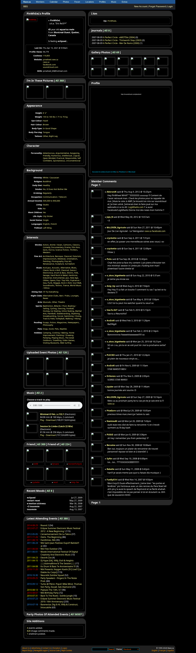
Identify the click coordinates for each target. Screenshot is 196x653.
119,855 (46, 55)
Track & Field (49, 318)
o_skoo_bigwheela (116, 275)
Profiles (102, 2)
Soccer (60, 316)
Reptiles (63, 329)
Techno (58, 285)
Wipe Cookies (66, 650)
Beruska (111, 445)
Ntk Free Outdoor (49, 548)
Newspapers (73, 322)
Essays (46, 322)
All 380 (63, 518)
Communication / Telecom (55, 197)
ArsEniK (111, 320)
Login (170, 6)
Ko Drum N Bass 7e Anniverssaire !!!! (58, 566)
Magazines (62, 322)
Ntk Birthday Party (50, 592)
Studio (46, 204)
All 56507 (76, 614)
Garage (46, 275)
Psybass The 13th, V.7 (51, 589)
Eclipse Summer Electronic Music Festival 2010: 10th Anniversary (60, 600)
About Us (26, 648)
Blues (73, 267)
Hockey (46, 311)
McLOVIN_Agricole (116, 227)
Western (46, 252)
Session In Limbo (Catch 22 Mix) (56, 426)
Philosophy (48, 325)
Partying (47, 337)
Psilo (109, 259)
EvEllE (36, 464)
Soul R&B (77, 283)
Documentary (57, 247)
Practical (60, 158)
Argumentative (62, 153)
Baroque (59, 256)
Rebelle (110, 469)
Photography (57, 261)
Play (42, 420)
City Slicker (48, 216)
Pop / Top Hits (62, 280)
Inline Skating (68, 311)
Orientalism (72, 258)
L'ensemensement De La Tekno (56, 534)
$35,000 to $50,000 (51, 200)
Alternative (65, 267)
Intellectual (67, 155)
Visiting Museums (51, 343)
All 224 (65, 444)
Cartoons (67, 244)
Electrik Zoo (46, 557)
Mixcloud (131, 172)
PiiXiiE (110, 434)
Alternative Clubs (50, 295)
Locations (89, 2)
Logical (76, 155)
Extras (124, 2)
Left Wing (47, 228)
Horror (51, 250)
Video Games (68, 340)
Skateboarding (63, 313)
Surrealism (70, 264)
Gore (45, 250)
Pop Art (67, 261)
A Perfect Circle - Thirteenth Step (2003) (122, 40)
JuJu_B (110, 216)
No (44, 208)
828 (29, 630)
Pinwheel (122, 172)
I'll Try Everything (50, 292)
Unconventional (73, 160)
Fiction (53, 322)
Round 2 (45, 525)
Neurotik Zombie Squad (52, 575)
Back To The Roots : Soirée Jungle (57, 595)
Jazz (67, 278)
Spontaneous (59, 160)
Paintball (52, 313)
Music (113, 2)
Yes (44, 212)
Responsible (70, 158)
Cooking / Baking (60, 332)
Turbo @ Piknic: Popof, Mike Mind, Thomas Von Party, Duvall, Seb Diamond (61, 585)
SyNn (109, 458)
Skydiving (75, 313)
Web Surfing (65, 343)
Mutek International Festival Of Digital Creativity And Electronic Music (59, 553)
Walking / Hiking (73, 318)
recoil (55, 482)
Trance (66, 285)
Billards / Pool (60, 306)
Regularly (47, 193)
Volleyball (60, 318)
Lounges (75, 295)
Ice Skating (56, 311)
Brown (46, 124)
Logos (64, 648)
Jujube (110, 386)
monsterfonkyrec (75, 464)
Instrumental (59, 278)
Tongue (46, 132)
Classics (76, 244)
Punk (50, 283)
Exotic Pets (54, 329)
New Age (74, 278)
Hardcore (73, 275)
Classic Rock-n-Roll (51, 270)
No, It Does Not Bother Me (55, 189)
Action (46, 244)
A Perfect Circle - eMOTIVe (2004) (119, 37)
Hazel (45, 120)
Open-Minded (49, 158)
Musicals (47, 302)
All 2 (39, 393)
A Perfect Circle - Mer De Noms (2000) (121, 43)
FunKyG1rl (112, 479)
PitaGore (111, 410)
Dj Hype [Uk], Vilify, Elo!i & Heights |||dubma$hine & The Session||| (58, 562)
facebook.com (49, 64)
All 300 (41, 444)
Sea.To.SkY (112, 310)
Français (162, 650)
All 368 (59, 80)
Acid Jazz (47, 267)
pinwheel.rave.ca (50, 59)
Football (70, 308)
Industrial (47, 278)
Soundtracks (48, 285)
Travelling (57, 340)
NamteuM (112, 421)
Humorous (56, 155)
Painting (47, 261)
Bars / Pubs (64, 295)
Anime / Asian (56, 244)
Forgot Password (157, 6)
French (54, 224)
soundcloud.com (50, 67)
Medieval (61, 258)
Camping (47, 332)
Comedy (46, 247)
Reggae (56, 283)
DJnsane (55, 464)
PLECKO (111, 355)
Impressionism (49, 258)
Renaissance (48, 264)
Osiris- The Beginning (51, 537)
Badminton (48, 306)
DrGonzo (111, 376)
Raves (45, 298)
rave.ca (46, 62)
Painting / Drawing (64, 335)
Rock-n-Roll (66, 283)
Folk (76, 272)
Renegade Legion (41, 650)
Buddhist (47, 181)
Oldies (46, 280)
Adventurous (49, 153)
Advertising (36, 648)
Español (170, 650)
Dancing (61, 308)
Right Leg (53, 136)
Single (46, 220)
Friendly (46, 155)
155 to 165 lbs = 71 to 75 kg (55, 117)
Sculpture (59, 264)
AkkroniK (111, 191)
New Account (140, 6)
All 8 (49, 491)
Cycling (53, 308)
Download (51, 420)
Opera (52, 280)
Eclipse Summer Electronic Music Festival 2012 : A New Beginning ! (60, 530)
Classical (68, 256)
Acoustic (55, 267)
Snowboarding (49, 316)
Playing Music (58, 337)
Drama (67, 247)
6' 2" (45, 113)
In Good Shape (49, 128)
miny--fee (75, 482)
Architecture (48, 256)
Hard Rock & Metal (59, 275)
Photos (66, 2)
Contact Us (46, 648)
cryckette (35, 482)
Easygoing (74, 153)
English (46, 224)
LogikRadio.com (136, 207)
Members (40, 2)
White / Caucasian (51, 177)
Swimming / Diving (72, 316)
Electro (70, 272)
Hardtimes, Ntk (48, 540)
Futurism (77, 256)
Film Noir (76, 247)
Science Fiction (62, 250)
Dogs (45, 329)
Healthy (46, 185)
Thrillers (73, 250)
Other (45, 136)
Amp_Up (111, 286)
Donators (56, 648)
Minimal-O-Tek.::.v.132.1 (52, 414)
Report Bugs (27, 650)
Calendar (54, 2)
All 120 (63, 352)
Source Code (55, 650)
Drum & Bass (60, 272)
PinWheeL (112, 21)
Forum (77, 2)
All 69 (115, 52)
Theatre (61, 302)
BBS (25, 6)
